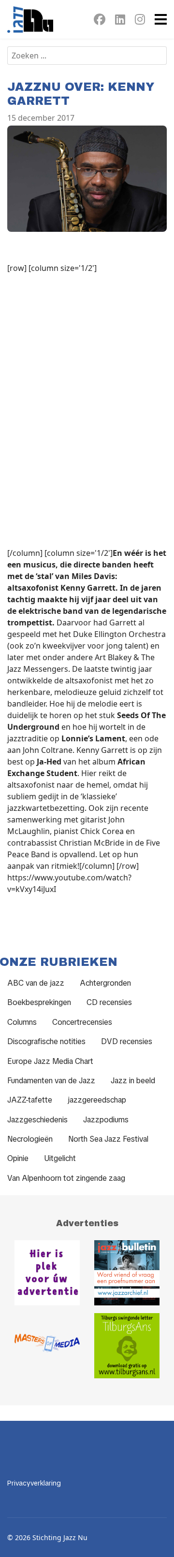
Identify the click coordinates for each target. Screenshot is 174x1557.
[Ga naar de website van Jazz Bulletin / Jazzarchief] (127, 1272)
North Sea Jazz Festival (108, 1139)
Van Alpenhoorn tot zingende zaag (66, 1178)
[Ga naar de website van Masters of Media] (47, 1345)
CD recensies (109, 1002)
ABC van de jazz (35, 983)
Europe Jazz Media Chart (50, 1061)
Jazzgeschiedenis (37, 1120)
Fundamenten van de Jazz (51, 1081)
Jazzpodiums (106, 1120)
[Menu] (161, 19)
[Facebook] (99, 21)
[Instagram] (140, 21)
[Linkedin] (120, 21)
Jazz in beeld (133, 1081)
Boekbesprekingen (39, 1002)
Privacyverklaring (34, 1483)
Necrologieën (30, 1139)
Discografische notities (46, 1041)
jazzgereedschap (97, 1100)
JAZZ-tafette (29, 1100)
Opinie (18, 1158)
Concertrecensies (82, 1022)
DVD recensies (126, 1041)
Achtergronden (105, 983)
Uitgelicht (60, 1158)
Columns (22, 1022)
